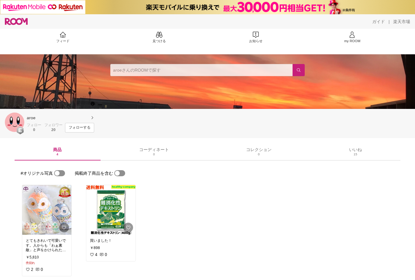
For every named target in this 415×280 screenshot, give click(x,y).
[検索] (299, 70)
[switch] (59, 173)
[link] (46, 210)
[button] (14, 122)
